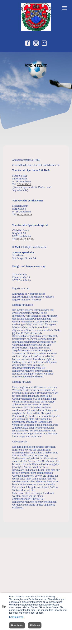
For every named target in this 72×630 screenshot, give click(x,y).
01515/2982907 (25, 239)
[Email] (44, 43)
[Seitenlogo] (36, 17)
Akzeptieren (17, 625)
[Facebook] (27, 43)
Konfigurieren (16, 617)
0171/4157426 (24, 184)
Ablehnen (35, 625)
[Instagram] (36, 43)
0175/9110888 (24, 214)
